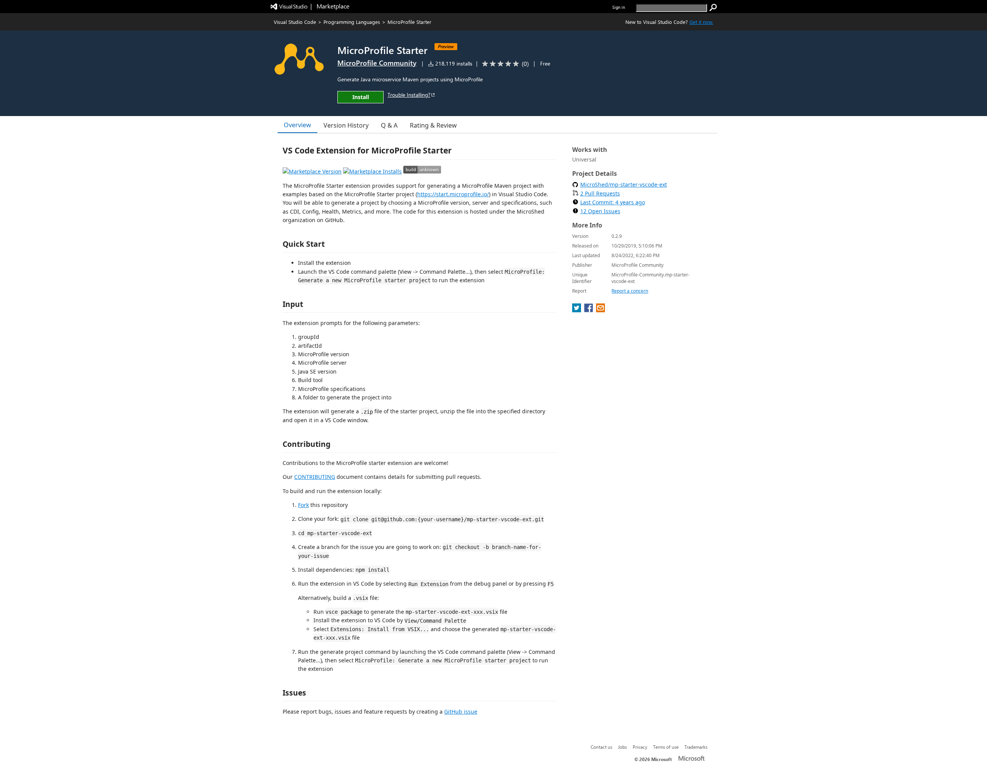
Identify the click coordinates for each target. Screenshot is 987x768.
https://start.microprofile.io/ (453, 194)
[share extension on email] (600, 310)
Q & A (389, 125)
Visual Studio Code (295, 22)
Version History (346, 125)
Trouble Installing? (408, 94)
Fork (303, 505)
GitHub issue (460, 711)
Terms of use (666, 747)
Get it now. (701, 22)
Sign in (618, 7)
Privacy (640, 747)
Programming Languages (351, 22)
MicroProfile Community (376, 62)
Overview (297, 125)
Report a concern (629, 291)
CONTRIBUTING (314, 476)
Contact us (601, 747)
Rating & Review (433, 125)
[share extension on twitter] (577, 310)
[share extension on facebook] (589, 310)
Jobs (622, 747)
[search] (713, 8)
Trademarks (695, 747)
